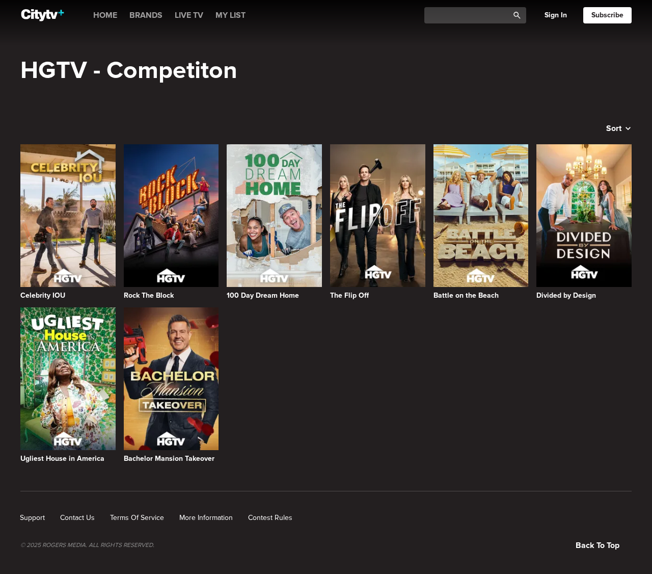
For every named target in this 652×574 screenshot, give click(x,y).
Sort (613, 128)
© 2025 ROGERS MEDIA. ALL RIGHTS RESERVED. (87, 545)
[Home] (42, 15)
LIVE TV (189, 15)
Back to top (597, 545)
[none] (32, 518)
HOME (105, 15)
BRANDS (145, 15)
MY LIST (230, 15)
